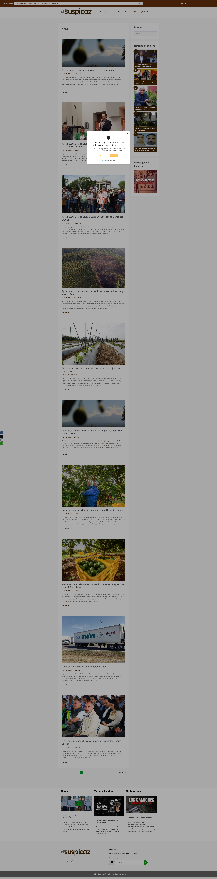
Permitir (114, 156)
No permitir (104, 156)
